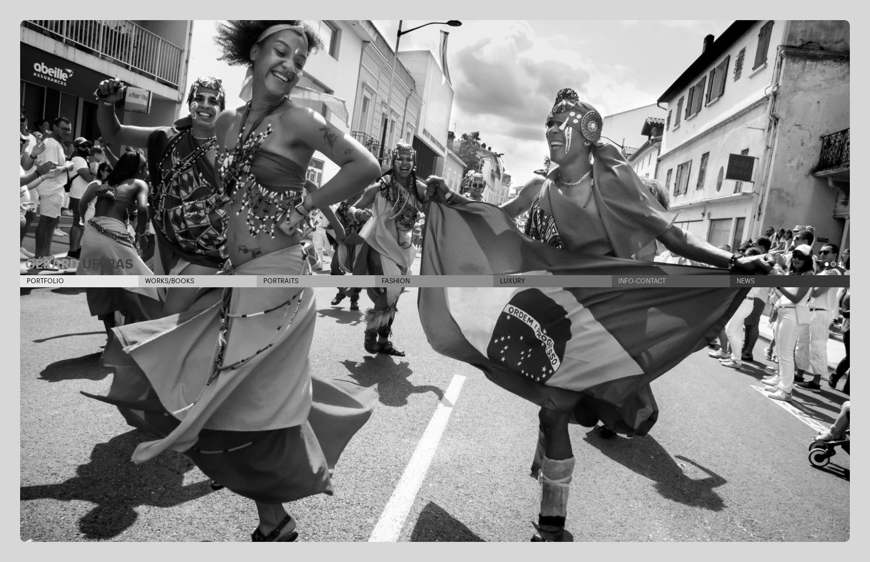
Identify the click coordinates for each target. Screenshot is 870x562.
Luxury (511, 281)
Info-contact (641, 281)
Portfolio (44, 281)
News (745, 281)
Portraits (280, 281)
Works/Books (168, 281)
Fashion (395, 281)
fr (841, 264)
